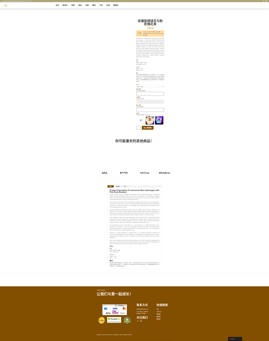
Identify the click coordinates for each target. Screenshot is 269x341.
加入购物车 (147, 128)
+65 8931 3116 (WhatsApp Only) (9, 1)
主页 (158, 309)
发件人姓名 (138, 105)
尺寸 (137, 84)
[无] (140, 120)
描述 (111, 186)
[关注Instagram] (141, 321)
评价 (125, 186)
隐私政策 (158, 316)
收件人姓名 (138, 89)
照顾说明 (118, 186)
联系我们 (158, 319)
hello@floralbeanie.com (142, 309)
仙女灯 (137, 113)
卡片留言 (138, 97)
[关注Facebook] (138, 321)
